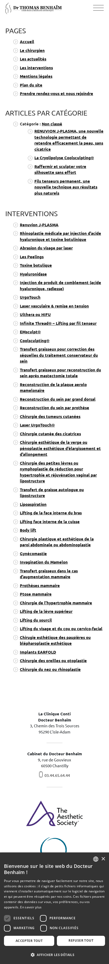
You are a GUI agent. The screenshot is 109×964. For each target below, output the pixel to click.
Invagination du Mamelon (44, 562)
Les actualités (33, 59)
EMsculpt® (30, 332)
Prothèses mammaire (40, 585)
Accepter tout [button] (29, 940)
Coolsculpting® (34, 340)
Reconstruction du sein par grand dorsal (58, 399)
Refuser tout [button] (81, 940)
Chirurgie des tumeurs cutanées (50, 416)
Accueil (27, 41)
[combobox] (95, 859)
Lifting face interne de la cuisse (50, 521)
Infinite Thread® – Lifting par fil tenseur (58, 323)
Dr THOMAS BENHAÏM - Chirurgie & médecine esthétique (33, 8)
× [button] (103, 859)
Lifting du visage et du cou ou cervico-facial (61, 628)
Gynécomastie (33, 553)
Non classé (52, 124)
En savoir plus (31, 907)
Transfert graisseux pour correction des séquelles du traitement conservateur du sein (59, 355)
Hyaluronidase (33, 274)
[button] (54, 954)
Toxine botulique (36, 265)
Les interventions (36, 67)
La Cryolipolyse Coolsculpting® (64, 157)
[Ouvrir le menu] (98, 8)
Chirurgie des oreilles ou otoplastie (53, 660)
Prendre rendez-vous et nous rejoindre (56, 93)
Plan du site (31, 85)
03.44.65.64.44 (57, 775)
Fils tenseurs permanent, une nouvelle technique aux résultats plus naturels (65, 187)
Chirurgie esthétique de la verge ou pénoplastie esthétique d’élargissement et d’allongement (60, 448)
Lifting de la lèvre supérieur (46, 611)
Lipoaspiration (33, 504)
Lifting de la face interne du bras (51, 513)
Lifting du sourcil (36, 620)
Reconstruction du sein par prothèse (54, 407)
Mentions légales (36, 76)
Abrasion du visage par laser (46, 248)
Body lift (28, 530)
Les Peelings (32, 257)
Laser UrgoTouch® (37, 425)
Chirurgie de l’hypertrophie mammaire (56, 603)
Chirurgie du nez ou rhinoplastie (50, 669)
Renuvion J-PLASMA (39, 225)
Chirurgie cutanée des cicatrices (50, 434)
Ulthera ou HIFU (35, 314)
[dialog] (54, 908)
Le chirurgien (32, 50)
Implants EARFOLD (38, 652)
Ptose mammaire (36, 594)
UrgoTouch (30, 297)
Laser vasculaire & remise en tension (54, 306)
